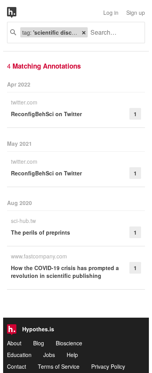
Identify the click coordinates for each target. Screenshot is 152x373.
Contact (16, 366)
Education (19, 355)
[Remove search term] (84, 32)
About (14, 343)
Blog (38, 343)
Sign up (135, 12)
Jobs (49, 355)
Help (72, 355)
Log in (110, 12)
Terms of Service (59, 366)
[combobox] (113, 32)
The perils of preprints (40, 232)
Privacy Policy (108, 366)
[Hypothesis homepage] (17, 12)
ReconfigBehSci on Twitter (46, 114)
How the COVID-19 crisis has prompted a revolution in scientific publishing (65, 271)
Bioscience (69, 343)
